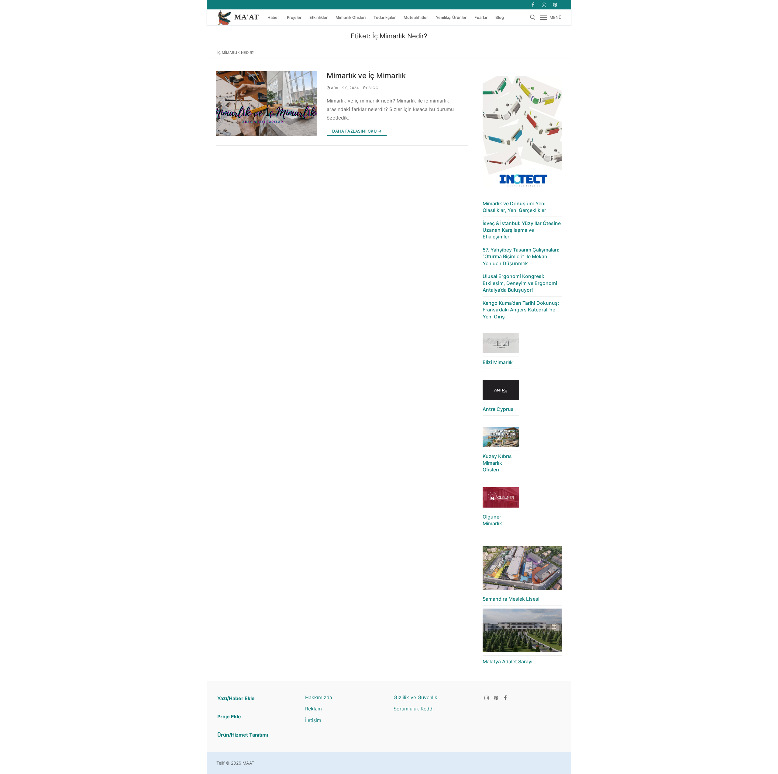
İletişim (313, 720)
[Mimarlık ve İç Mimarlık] (266, 103)
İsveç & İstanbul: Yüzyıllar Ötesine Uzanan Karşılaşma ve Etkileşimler (522, 230)
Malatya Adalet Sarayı (507, 661)
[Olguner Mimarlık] (501, 499)
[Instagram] (544, 4)
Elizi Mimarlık (498, 362)
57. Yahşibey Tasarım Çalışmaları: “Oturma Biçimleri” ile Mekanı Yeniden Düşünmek (521, 256)
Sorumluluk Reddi (414, 709)
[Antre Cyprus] (501, 391)
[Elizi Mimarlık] (501, 344)
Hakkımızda (318, 697)
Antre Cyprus (498, 409)
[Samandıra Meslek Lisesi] (522, 569)
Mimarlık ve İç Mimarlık (366, 75)
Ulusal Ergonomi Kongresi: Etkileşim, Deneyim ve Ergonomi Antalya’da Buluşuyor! (520, 283)
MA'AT (246, 17)
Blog (372, 88)
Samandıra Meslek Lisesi (511, 599)
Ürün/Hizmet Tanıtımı (242, 735)
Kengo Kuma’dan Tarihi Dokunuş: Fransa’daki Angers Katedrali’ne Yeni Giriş (521, 310)
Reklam (313, 709)
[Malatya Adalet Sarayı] (522, 632)
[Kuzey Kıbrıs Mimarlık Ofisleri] (501, 438)
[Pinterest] (496, 698)
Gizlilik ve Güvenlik (415, 697)
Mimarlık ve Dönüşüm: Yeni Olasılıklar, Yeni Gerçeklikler (514, 206)
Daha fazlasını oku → (357, 131)
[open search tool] (532, 17)
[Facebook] (533, 4)
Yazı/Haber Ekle (236, 698)
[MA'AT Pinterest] (555, 4)
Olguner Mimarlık (492, 520)
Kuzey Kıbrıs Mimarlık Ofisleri (497, 463)
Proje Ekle (229, 716)
